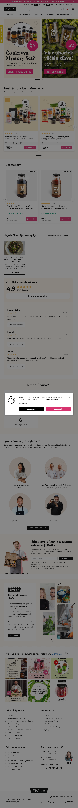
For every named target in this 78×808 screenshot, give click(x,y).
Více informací (52, 400)
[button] (45, 403)
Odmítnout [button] (31, 409)
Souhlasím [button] (58, 409)
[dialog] (39, 404)
